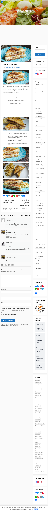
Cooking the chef (39, 142)
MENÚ (37, 417)
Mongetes (38, 187)
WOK (36, 469)
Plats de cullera (39, 438)
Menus (37, 185)
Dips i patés (38, 159)
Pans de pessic (39, 198)
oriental (37, 421)
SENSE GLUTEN (39, 458)
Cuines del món (39, 156)
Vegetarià (38, 465)
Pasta (37, 200)
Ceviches (38, 134)
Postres (37, 222)
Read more (30, 509)
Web (2, 302)
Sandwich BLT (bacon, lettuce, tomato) (9, 200)
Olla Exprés (38, 190)
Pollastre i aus (39, 217)
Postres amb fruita (40, 225)
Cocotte (37, 393)
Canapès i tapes (39, 123)
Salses (37, 237)
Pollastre (37, 444)
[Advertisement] (24, 34)
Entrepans (18, 67)
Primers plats (39, 452)
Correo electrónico (6, 296)
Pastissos (38, 203)
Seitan (37, 239)
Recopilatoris (38, 454)
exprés (23, 208)
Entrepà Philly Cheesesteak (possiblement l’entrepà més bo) (24, 202)
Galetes (37, 171)
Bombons (38, 118)
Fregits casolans (39, 168)
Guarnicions (38, 408)
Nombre (3, 289)
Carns (37, 127)
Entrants (37, 401)
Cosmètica (38, 147)
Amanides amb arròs (40, 87)
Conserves (38, 139)
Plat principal (8, 209)
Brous (37, 121)
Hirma (6, 67)
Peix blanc (38, 205)
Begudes (38, 116)
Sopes (37, 463)
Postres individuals (39, 449)
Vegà (37, 265)
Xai (36, 275)
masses (37, 414)
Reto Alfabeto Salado (40, 233)
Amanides (38, 84)
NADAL (37, 419)
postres (37, 446)
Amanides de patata (40, 103)
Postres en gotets (40, 229)
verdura (37, 467)
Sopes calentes (39, 247)
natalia (7, 242)
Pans (37, 195)
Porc (37, 220)
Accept (35, 509)
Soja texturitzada (39, 244)
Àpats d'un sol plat (39, 471)
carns (37, 391)
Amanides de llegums (40, 95)
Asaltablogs (38, 113)
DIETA (37, 399)
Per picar (38, 434)
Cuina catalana (39, 154)
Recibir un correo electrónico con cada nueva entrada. (16, 317)
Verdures (38, 268)
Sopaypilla (24, 11)
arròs (37, 384)
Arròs (37, 111)
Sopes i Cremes (39, 249)
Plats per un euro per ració (39, 441)
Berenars (20, 208)
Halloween (37, 410)
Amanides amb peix (40, 91)
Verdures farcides (40, 271)
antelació (38, 382)
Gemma (8, 218)
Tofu (37, 260)
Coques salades (39, 144)
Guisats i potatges (40, 173)
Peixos (37, 210)
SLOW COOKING (39, 460)
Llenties (37, 180)
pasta (37, 427)
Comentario (4, 274)
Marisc (37, 182)
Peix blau (38, 208)
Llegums (37, 177)
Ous (37, 192)
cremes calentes (39, 150)
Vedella (37, 263)
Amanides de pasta (40, 99)
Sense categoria (39, 242)
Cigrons (37, 137)
